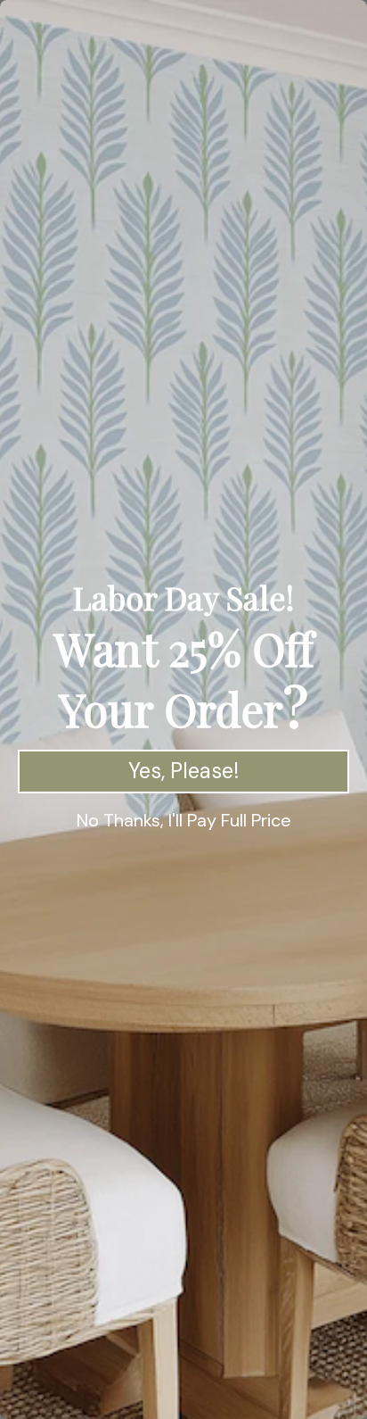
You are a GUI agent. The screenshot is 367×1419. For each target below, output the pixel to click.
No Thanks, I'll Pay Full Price (184, 820)
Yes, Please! (183, 770)
